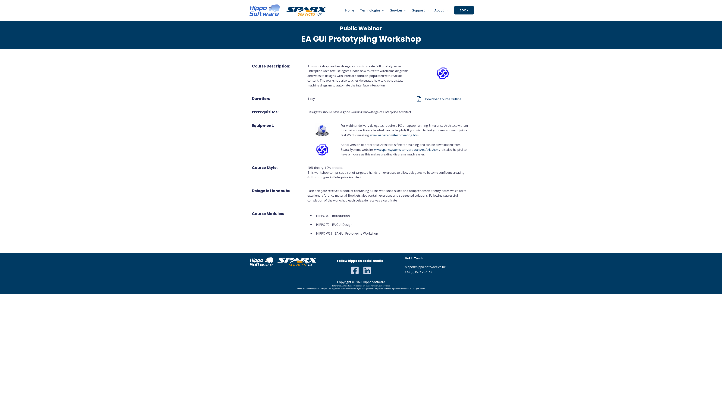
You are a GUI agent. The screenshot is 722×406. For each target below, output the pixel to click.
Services (396, 10)
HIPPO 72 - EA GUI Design (334, 225)
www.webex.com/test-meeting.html (394, 135)
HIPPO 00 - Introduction (333, 216)
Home (349, 10)
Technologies (370, 10)
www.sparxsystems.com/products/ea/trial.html (406, 150)
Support (418, 10)
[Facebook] (355, 270)
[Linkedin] (367, 270)
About (439, 10)
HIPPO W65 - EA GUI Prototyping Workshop (347, 233)
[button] (388, 215)
